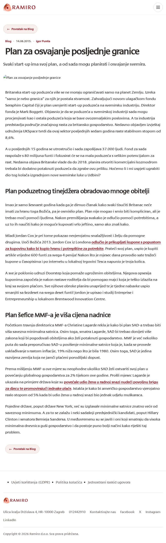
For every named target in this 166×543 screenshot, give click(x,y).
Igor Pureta (43, 41)
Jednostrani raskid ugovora (109, 482)
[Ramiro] (15, 500)
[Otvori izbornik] (158, 7)
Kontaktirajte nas (103, 511)
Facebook (127, 511)
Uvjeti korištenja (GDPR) (30, 482)
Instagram (153, 511)
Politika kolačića (69, 482)
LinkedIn (9, 519)
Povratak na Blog (23, 29)
